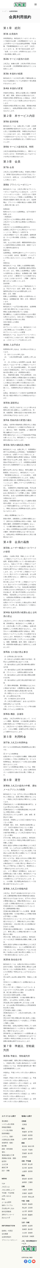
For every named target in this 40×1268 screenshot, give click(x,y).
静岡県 (24, 1182)
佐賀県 (30, 1226)
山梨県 (24, 1171)
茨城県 (24, 1153)
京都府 (24, 1193)
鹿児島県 (25, 1236)
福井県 (30, 1168)
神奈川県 (31, 1146)
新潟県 (24, 1164)
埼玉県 (24, 1150)
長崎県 (24, 1229)
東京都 (24, 1146)
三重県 (30, 1182)
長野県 (30, 1171)
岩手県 (30, 1132)
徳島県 (30, 1211)
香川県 (24, 1215)
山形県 (24, 1139)
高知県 (24, 1218)
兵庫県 (30, 1190)
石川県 (24, 1168)
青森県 (24, 1132)
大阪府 (24, 1190)
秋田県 (30, 1135)
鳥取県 (24, 1204)
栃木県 (30, 1153)
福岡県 (24, 1226)
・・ (8, 1136)
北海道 (24, 1124)
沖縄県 (31, 1236)
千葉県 (30, 1150)
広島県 (30, 1208)
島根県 (30, 1204)
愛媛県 (30, 1215)
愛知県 (24, 1179)
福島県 (30, 1139)
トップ (4, 11)
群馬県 (24, 1157)
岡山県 (24, 1208)
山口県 (24, 1211)
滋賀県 (30, 1193)
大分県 (24, 1233)
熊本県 (30, 1229)
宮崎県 (30, 1233)
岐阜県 (30, 1179)
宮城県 (24, 1135)
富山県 (30, 1164)
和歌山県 (31, 1197)
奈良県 (24, 1197)
